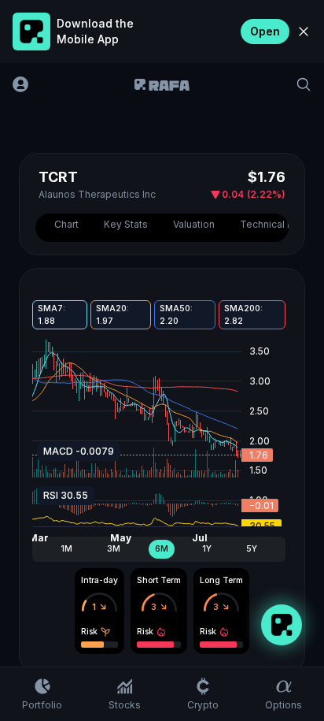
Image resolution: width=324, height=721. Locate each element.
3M (113, 549)
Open (265, 31)
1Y (207, 549)
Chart (66, 224)
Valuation (194, 224)
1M (66, 549)
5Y (251, 549)
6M (161, 549)
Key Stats (126, 224)
